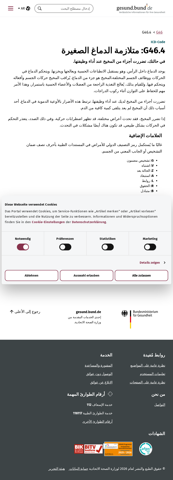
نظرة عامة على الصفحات (147, 382)
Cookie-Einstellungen (48, 222)
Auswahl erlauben (86, 275)
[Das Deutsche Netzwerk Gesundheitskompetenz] (119, 449)
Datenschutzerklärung (89, 222)
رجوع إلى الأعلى (27, 311)
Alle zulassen (141, 275)
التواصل (159, 405)
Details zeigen (150, 263)
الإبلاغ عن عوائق (101, 382)
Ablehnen (31, 275)
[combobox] (69, 8)
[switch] (65, 247)
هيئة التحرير (57, 469)
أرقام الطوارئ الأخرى (97, 422)
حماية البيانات (78, 469)
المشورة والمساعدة (98, 365)
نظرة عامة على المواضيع (147, 365)
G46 (159, 32)
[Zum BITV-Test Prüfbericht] (88, 449)
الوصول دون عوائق (99, 374)
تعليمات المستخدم (152, 374)
